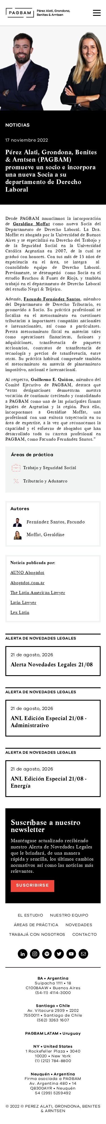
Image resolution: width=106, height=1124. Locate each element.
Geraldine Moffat (31, 224)
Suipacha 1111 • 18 (53, 983)
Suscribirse (32, 885)
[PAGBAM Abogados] (37, 13)
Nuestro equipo (69, 915)
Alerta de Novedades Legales (40, 638)
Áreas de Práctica (36, 925)
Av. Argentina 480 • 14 (52, 1084)
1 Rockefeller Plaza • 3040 (53, 1051)
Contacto (84, 935)
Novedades (79, 925)
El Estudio (30, 915)
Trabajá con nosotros (37, 935)
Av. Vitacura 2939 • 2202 (53, 1011)
